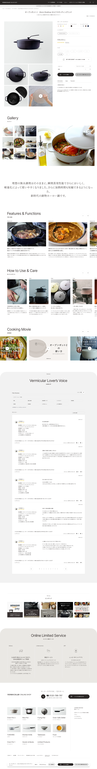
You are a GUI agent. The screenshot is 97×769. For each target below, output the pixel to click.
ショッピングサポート (40, 755)
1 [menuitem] (39, 568)
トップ (3, 8)
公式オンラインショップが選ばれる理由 (77, 2)
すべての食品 (59, 2)
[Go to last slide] (83, 331)
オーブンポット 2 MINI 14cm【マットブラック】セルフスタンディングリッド (41, 440)
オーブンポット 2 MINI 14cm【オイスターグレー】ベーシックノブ (39, 498)
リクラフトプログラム (78, 718)
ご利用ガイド (9, 755)
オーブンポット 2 (8, 8)
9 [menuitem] (57, 568)
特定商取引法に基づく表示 (30, 755)
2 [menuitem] (41, 568)
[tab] (81, 392)
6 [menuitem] (50, 568)
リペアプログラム (77, 716)
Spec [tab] (66, 81)
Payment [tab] (73, 81)
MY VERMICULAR (55, 755)
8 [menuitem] (55, 568)
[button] (18, 442)
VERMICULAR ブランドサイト (47, 756)
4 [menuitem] (46, 568)
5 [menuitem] (48, 568)
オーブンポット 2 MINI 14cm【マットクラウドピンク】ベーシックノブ (40, 531)
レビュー (66, 2)
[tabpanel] (74, 87)
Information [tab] (60, 81)
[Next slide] (88, 216)
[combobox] (18, 400)
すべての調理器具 (51, 2)
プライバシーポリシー (21, 755)
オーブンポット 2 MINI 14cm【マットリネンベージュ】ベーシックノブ (40, 560)
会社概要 (14, 755)
